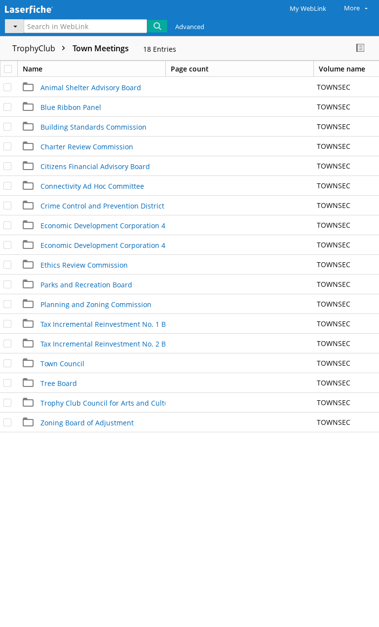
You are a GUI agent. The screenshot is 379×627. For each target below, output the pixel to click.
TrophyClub (34, 48)
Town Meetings (101, 48)
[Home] (42, 8)
